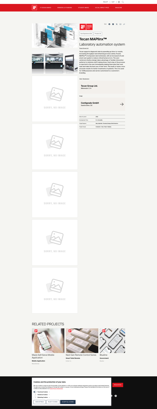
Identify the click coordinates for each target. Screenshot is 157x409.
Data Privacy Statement (56, 388)
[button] (119, 2)
